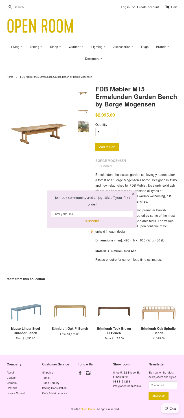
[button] (92, 201)
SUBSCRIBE (92, 221)
